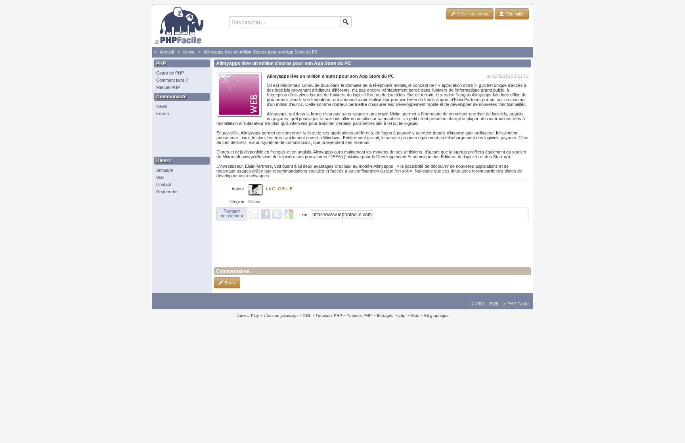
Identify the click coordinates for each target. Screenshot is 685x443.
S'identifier (514, 14)
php (402, 315)
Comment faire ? (172, 80)
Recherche (167, 191)
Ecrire (230, 282)
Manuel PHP (168, 87)
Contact (163, 184)
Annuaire (164, 170)
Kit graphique (436, 315)
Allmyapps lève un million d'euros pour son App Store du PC (261, 52)
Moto (414, 315)
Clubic (254, 201)
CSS (306, 315)
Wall (160, 177)
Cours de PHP (170, 73)
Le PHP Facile (515, 303)
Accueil (167, 52)
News (188, 52)
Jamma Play (248, 315)
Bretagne (385, 315)
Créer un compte (473, 14)
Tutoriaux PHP (329, 315)
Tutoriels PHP (359, 315)
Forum (162, 113)
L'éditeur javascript (281, 315)
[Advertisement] (180, 137)
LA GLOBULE (279, 188)
